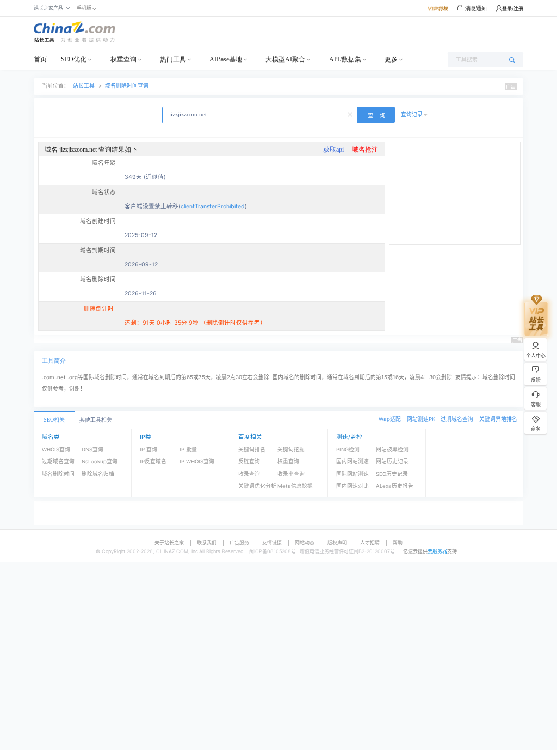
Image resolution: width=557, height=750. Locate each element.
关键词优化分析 (257, 486)
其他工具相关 (95, 420)
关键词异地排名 (498, 419)
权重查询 (123, 59)
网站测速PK (421, 419)
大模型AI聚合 (285, 59)
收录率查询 (291, 474)
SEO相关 (54, 420)
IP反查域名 (153, 461)
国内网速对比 (352, 486)
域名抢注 (365, 149)
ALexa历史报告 (394, 486)
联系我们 (206, 542)
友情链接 (272, 542)
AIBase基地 (225, 59)
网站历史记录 (392, 461)
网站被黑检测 (392, 450)
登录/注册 (512, 8)
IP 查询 (148, 450)
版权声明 (337, 542)
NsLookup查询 (99, 461)
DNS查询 (92, 450)
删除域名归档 (98, 474)
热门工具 (173, 59)
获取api (333, 149)
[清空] (350, 113)
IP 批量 (188, 450)
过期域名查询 (457, 419)
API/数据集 (345, 59)
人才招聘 (370, 542)
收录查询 (249, 474)
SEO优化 (73, 59)
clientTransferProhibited (213, 206)
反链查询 (249, 461)
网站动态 (304, 542)
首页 (40, 59)
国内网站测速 (352, 461)
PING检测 (348, 450)
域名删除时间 (58, 474)
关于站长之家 (169, 542)
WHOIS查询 (56, 450)
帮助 (398, 542)
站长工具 (84, 86)
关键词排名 (251, 450)
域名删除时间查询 (126, 86)
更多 (391, 59)
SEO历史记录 (392, 474)
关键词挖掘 (291, 450)
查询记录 (412, 114)
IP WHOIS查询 (197, 461)
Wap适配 (390, 419)
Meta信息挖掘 (295, 486)
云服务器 (437, 551)
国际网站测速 (352, 474)
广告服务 (239, 542)
